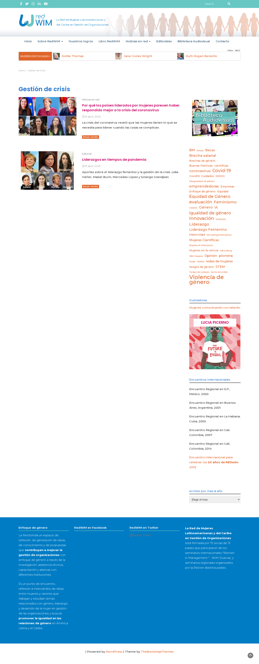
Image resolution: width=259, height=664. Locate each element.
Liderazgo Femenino (208, 229)
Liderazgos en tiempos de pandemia (114, 159)
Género (206, 207)
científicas (221, 165)
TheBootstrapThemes (157, 651)
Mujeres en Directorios (201, 245)
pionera (226, 255)
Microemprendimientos (219, 235)
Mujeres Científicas (204, 240)
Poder (192, 261)
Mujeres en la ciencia (203, 250)
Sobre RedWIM (49, 41)
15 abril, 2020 (93, 116)
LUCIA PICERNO (215, 322)
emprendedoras (204, 186)
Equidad (222, 191)
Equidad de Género (209, 196)
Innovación (201, 218)
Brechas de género (202, 160)
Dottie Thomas (73, 56)
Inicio (28, 41)
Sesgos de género (201, 266)
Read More (90, 137)
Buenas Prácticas (201, 165)
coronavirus (200, 171)
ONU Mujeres (196, 256)
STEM (220, 267)
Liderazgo (199, 224)
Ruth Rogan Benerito (201, 56)
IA (216, 207)
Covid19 (194, 176)
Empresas (227, 186)
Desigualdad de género (201, 181)
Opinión (211, 256)
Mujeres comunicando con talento (214, 307)
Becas (210, 150)
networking (226, 250)
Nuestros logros (81, 41)
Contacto (222, 41)
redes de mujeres (219, 261)
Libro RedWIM (109, 41)
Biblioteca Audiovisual (193, 41)
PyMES (200, 261)
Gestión (193, 208)
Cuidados (207, 176)
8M (192, 150)
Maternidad (197, 234)
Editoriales (164, 41)
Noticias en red (137, 41)
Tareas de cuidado (199, 272)
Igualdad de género (210, 212)
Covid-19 (221, 170)
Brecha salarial (202, 155)
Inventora (221, 219)
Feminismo (225, 202)
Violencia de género (206, 280)
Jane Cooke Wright (138, 56)
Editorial (87, 153)
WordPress (114, 651)
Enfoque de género (202, 191)
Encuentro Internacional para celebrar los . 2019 (214, 462)
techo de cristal (219, 272)
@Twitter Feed (140, 535)
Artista (200, 150)
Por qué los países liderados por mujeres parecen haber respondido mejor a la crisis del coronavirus (131, 107)
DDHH (220, 176)
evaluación (200, 201)
